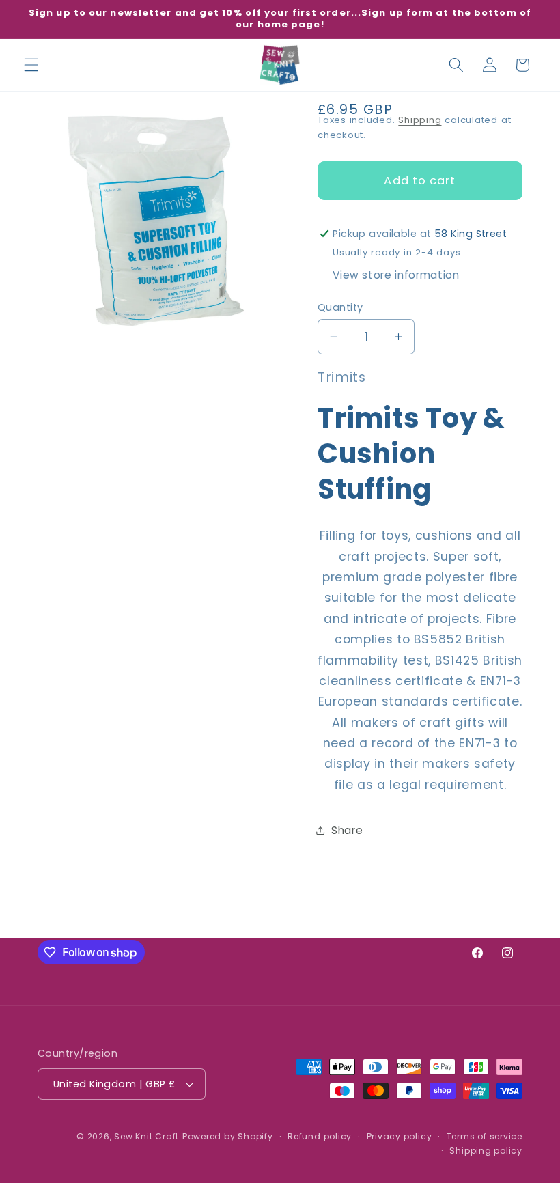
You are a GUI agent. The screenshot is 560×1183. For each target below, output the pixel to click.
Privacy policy (399, 1136)
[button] (31, 64)
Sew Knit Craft (146, 1136)
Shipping (419, 119)
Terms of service (484, 1136)
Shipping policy (485, 1150)
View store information (396, 275)
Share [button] (347, 830)
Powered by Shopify (227, 1136)
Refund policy (320, 1136)
